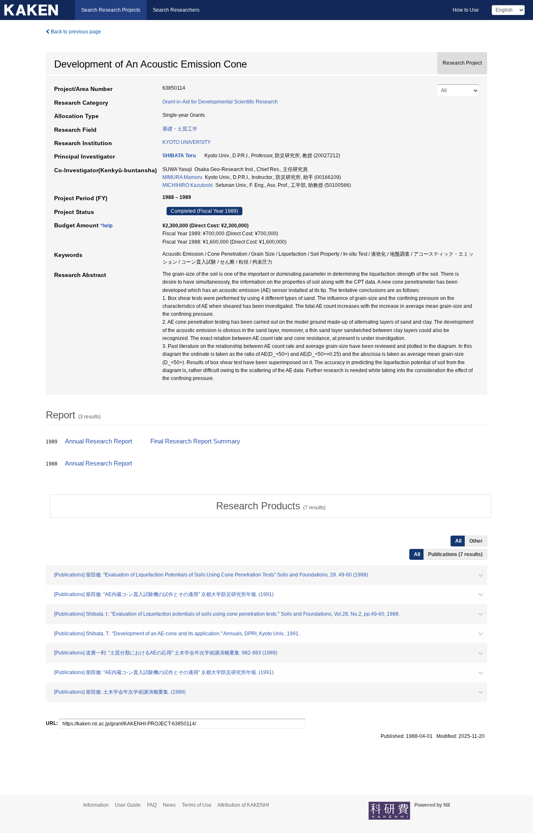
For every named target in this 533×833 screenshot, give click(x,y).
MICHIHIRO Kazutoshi (187, 185)
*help (106, 226)
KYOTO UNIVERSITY (186, 142)
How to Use (466, 10)
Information (96, 805)
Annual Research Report (98, 441)
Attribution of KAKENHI (243, 805)
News (169, 805)
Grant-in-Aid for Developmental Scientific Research (220, 102)
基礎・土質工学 (179, 129)
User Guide (128, 805)
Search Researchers (176, 10)
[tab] (270, 506)
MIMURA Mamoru (182, 177)
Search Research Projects (110, 10)
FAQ (152, 805)
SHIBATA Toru (179, 156)
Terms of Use (197, 805)
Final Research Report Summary (195, 441)
